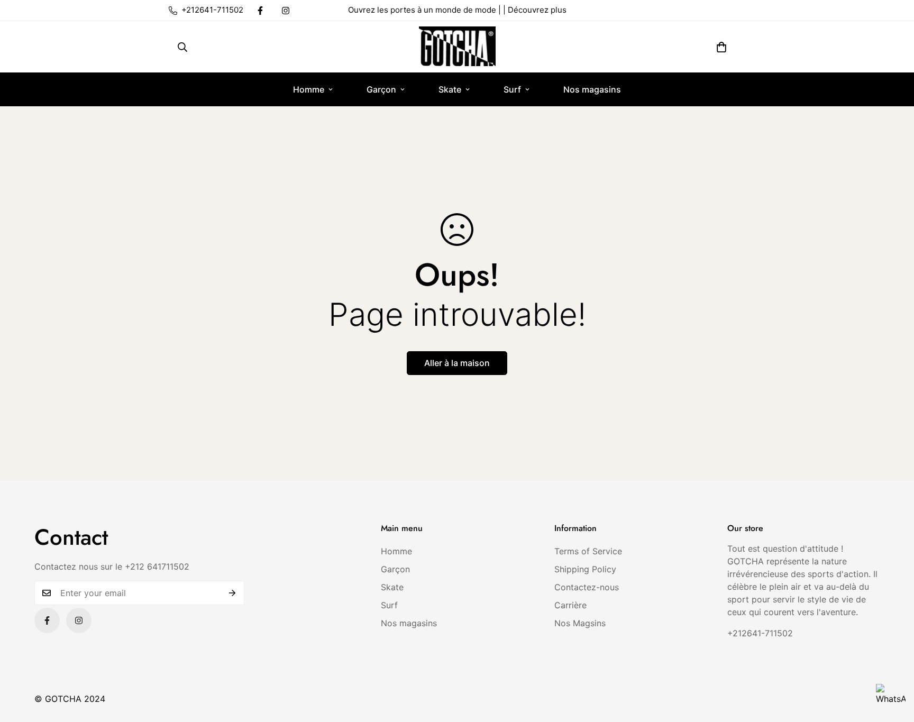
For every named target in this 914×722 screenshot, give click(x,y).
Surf (512, 89)
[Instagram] (285, 10)
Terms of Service (588, 551)
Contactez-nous (586, 587)
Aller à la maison (457, 363)
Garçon (381, 89)
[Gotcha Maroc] (457, 46)
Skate (449, 89)
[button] (721, 47)
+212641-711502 (760, 633)
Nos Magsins (580, 623)
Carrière (570, 605)
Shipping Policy (585, 569)
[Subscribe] (232, 593)
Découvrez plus (537, 10)
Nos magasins (592, 89)
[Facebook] (260, 10)
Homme (308, 89)
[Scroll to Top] (893, 664)
